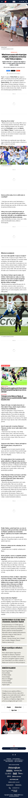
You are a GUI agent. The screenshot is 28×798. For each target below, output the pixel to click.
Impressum (9, 758)
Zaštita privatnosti (19, 760)
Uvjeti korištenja (16, 758)
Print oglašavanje (18, 761)
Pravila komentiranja (8, 760)
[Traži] (26, 2)
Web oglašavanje (9, 761)
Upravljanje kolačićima (14, 764)
